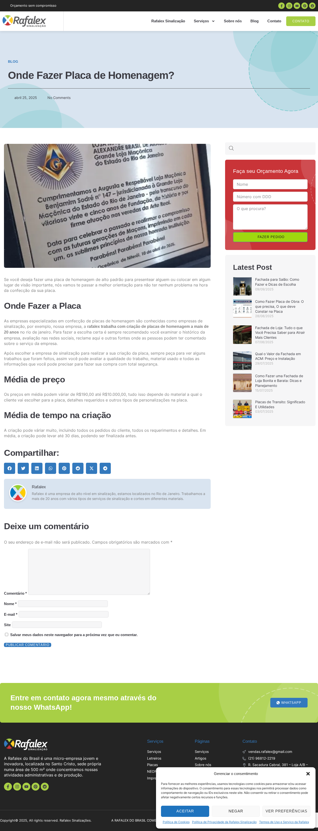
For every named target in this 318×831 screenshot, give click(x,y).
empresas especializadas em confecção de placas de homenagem (72, 320)
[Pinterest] (304, 5)
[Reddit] (312, 5)
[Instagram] (289, 5)
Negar (236, 811)
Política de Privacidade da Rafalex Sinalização (224, 822)
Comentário (15, 593)
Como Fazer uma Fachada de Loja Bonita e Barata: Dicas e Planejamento (279, 381)
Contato (274, 21)
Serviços (201, 21)
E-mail (10, 614)
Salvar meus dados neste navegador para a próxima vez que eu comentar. (74, 635)
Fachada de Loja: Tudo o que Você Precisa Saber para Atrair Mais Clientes (280, 332)
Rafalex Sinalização (168, 21)
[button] (308, 773)
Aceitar (185, 811)
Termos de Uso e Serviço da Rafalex (284, 822)
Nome (10, 604)
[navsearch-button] (231, 149)
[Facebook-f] (281, 5)
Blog (254, 21)
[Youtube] (297, 5)
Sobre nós (233, 21)
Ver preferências (286, 811)
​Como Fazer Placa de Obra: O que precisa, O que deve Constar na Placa (279, 306)
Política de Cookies (176, 822)
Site (7, 625)
